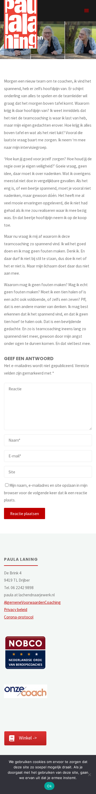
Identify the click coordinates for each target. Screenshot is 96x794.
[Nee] (89, 774)
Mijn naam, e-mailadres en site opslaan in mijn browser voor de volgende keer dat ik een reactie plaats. (45, 493)
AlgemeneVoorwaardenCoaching (32, 602)
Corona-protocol (18, 617)
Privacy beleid (15, 609)
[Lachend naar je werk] (20, 23)
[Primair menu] (86, 10)
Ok (49, 786)
